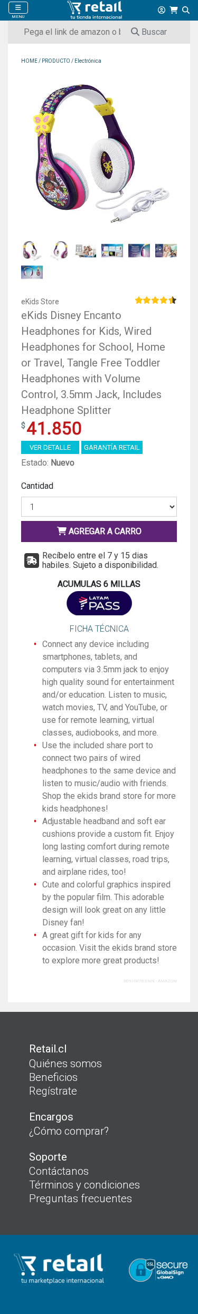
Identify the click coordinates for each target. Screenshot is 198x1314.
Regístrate (53, 1091)
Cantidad (37, 486)
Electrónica (87, 61)
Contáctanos (59, 1171)
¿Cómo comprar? (69, 1131)
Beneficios (53, 1077)
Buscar (153, 32)
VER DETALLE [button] (50, 447)
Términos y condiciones (84, 1184)
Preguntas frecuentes (80, 1198)
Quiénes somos (65, 1063)
